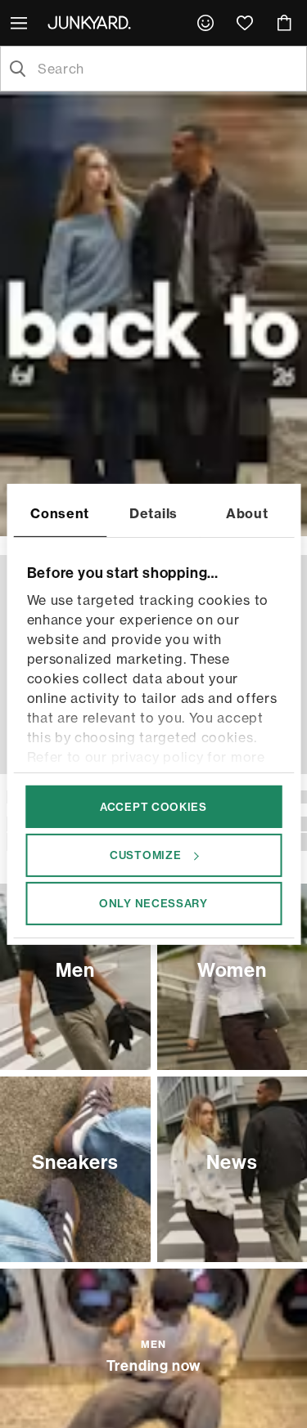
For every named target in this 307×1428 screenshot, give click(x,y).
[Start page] (92, 22)
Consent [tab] (59, 512)
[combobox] (167, 68)
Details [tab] (153, 512)
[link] (205, 23)
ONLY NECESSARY (153, 903)
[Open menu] (20, 23)
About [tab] (247, 512)
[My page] (205, 23)
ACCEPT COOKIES (153, 805)
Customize (145, 855)
